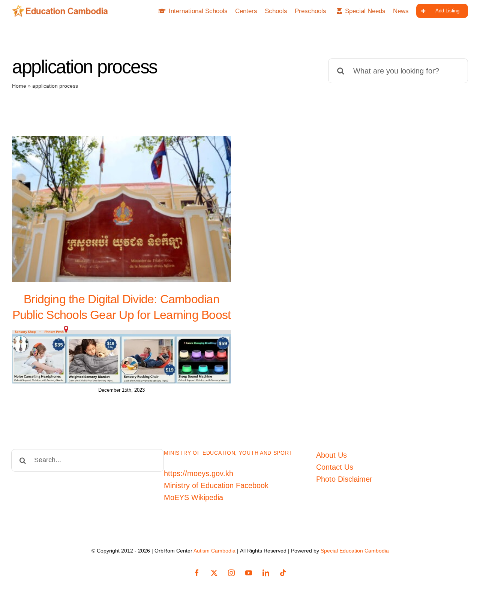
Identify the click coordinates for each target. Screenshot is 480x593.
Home (19, 86)
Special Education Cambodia (355, 551)
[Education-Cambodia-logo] (62, 8)
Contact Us (334, 467)
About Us (331, 455)
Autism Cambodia (215, 551)
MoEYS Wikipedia (193, 497)
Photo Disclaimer (344, 479)
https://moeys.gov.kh (198, 473)
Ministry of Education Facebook (216, 485)
